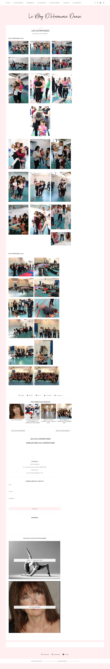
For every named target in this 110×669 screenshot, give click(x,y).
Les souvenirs (76, 2)
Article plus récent (18, 430)
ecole (40, 28)
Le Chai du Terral (54, 2)
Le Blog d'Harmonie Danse (49, 661)
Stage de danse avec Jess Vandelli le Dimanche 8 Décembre (32, 421)
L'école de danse (17, 2)
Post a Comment (43, 33)
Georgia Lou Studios (73, 661)
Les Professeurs (16, 420)
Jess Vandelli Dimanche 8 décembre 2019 (64, 421)
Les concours (41, 2)
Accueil (8, 2)
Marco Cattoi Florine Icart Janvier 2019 (48, 421)
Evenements (30, 2)
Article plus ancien (63, 430)
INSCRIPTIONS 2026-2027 (35, 560)
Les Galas (65, 2)
